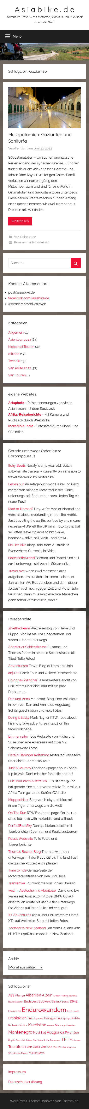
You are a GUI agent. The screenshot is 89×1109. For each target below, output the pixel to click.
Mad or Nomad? (20, 509)
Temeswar (55, 1040)
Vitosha (62, 1047)
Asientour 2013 (19, 340)
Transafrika (16, 883)
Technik (14, 361)
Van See (46, 1047)
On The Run (17, 813)
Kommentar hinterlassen (31, 242)
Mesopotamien (65, 1025)
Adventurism (18, 666)
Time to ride (17, 870)
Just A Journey (19, 768)
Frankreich (17, 1018)
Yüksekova (36, 1053)
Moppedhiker (18, 800)
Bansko (73, 995)
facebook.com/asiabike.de (28, 298)
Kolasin (13, 1025)
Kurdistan (37, 1024)
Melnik (50, 1025)
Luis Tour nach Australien (27, 781)
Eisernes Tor (14, 1011)
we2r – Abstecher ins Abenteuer (32, 890)
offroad (13, 354)
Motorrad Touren (21, 347)
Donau (65, 1001)
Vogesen (71, 1047)
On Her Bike (17, 545)
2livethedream (19, 628)
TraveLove (16, 571)
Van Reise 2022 (25, 237)
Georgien (50, 1018)
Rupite (11, 1040)
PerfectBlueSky (20, 826)
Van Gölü (33, 1047)
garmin (39, 1018)
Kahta (75, 1018)
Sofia (46, 1040)
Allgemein (16, 332)
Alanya (20, 995)
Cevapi (56, 1001)
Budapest (31, 1001)
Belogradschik (15, 1001)
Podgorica (55, 1032)
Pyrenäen (72, 1032)
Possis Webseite (20, 839)
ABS (11, 995)
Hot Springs (64, 1018)
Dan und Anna (19, 699)
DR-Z (73, 1001)
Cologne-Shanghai (22, 680)
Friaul (31, 1018)
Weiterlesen (20, 221)
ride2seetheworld (21, 558)
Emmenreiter (18, 736)
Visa (55, 1047)
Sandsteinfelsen (24, 1040)
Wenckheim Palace (18, 1053)
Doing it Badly (18, 718)
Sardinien (38, 1040)
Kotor (23, 1025)
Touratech (17, 1046)
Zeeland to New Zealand (27, 928)
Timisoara (75, 1040)
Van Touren (17, 375)
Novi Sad (39, 1032)
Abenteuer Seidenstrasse (27, 647)
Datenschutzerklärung (25, 1082)
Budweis (44, 1001)
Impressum (17, 1072)
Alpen (47, 995)
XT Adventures (19, 915)
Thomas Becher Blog (24, 852)
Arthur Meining (61, 995)
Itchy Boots (17, 466)
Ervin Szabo (73, 1011)
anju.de (13, 673)
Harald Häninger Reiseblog (28, 755)
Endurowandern (44, 1009)
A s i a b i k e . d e (44, 9)
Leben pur (16, 484)
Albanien (33, 995)
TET (65, 1039)
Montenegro (20, 1032)
